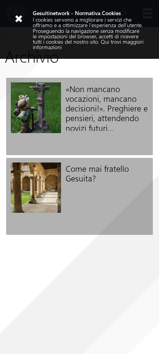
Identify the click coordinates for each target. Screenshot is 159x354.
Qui (105, 41)
